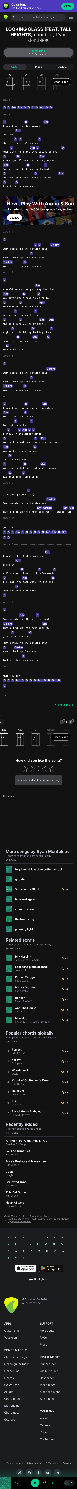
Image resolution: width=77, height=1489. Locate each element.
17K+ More (12, 1132)
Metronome (12, 1405)
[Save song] (17, 1483)
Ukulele (62, 66)
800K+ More (13, 948)
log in (35, 780)
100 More (11, 1041)
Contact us (47, 1439)
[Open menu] (71, 17)
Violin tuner (47, 1385)
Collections (11, 1385)
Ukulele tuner (49, 1371)
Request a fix (65, 704)
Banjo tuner (47, 1398)
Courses (9, 1419)
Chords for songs (15, 1357)
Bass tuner (47, 1378)
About (44, 1418)
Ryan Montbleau (47, 37)
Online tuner (12, 1371)
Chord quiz (11, 1412)
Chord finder (12, 1398)
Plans (43, 1344)
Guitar (14, 66)
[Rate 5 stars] (52, 769)
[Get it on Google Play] (51, 1268)
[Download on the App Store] (26, 1268)
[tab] (38, 52)
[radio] (66, 1482)
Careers (45, 1425)
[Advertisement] (38, 1468)
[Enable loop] (45, 1483)
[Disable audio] (53, 1483)
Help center (48, 1330)
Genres (9, 1378)
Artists (8, 1392)
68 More (11, 859)
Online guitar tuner (16, 1364)
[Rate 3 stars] (39, 769)
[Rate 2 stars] (32, 769)
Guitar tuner (48, 1364)
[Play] (35, 1483)
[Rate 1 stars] (25, 769)
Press (43, 1432)
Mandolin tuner (50, 1392)
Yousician (10, 1337)
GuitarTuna (10, 1216)
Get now (14, 217)
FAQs (43, 1337)
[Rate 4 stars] (45, 769)
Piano (38, 66)
